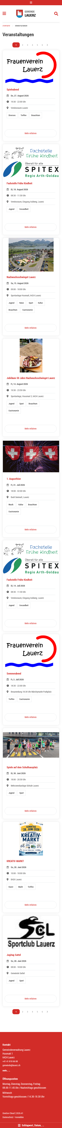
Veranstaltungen (21, 26)
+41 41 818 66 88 (10, 1061)
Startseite (6, 26)
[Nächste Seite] (47, 45)
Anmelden (19, 1117)
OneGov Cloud (9, 1113)
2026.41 (19, 1113)
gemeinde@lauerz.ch (11, 1065)
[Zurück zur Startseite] (31, 13)
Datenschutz (8, 1117)
